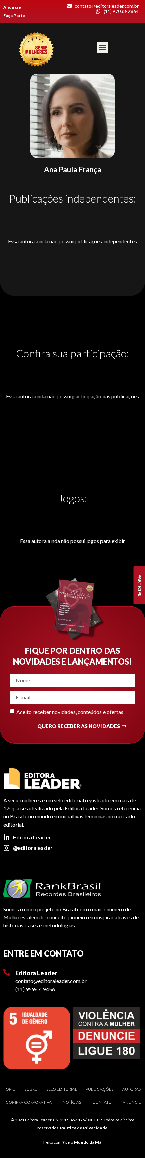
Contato (102, 1102)
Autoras (131, 1089)
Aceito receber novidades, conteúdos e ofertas (69, 711)
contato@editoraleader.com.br (51, 981)
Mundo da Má (88, 1142)
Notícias (72, 1102)
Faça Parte (14, 15)
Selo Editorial (61, 1089)
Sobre (30, 1089)
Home (9, 1089)
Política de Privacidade (84, 1127)
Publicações (99, 1089)
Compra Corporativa (29, 1102)
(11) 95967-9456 (35, 989)
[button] (102, 47)
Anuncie (12, 7)
